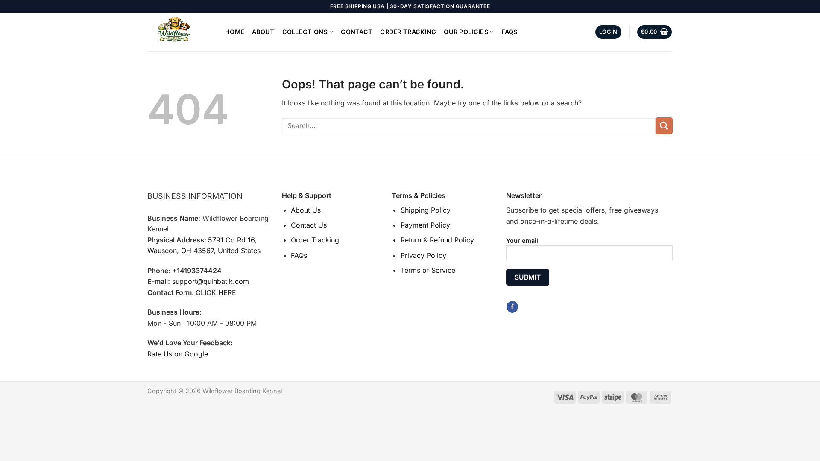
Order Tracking (408, 31)
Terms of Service (428, 270)
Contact (356, 31)
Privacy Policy (423, 255)
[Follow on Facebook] (512, 307)
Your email (522, 240)
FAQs (509, 31)
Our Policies (466, 31)
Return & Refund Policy (437, 240)
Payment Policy (425, 225)
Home (234, 31)
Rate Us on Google (177, 354)
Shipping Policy (426, 210)
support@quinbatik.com (210, 281)
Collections (305, 31)
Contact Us (309, 225)
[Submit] (664, 125)
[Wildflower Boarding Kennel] (179, 32)
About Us (306, 210)
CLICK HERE (216, 292)
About (263, 31)
